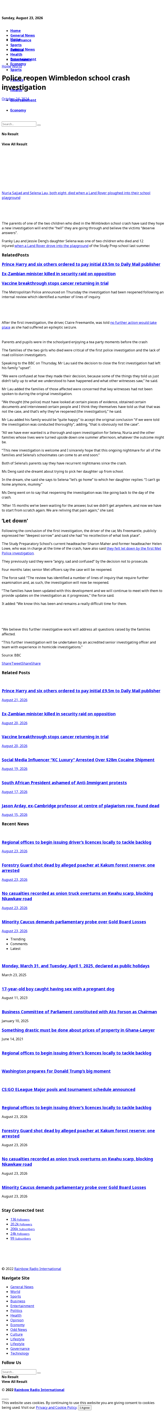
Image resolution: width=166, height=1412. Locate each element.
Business (17, 1301)
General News (22, 35)
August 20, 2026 (14, 723)
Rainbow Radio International (37, 1268)
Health (15, 1315)
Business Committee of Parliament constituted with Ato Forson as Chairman (79, 1011)
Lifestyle (17, 1339)
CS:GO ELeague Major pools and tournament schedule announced (68, 1089)
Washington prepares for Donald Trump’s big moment (56, 1071)
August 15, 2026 (14, 814)
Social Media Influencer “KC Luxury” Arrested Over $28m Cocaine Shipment (78, 759)
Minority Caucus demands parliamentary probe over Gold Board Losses (74, 921)
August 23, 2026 (14, 851)
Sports (16, 69)
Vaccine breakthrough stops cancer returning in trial (55, 283)
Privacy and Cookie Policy (56, 1407)
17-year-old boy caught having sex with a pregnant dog (58, 989)
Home (15, 30)
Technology (19, 1353)
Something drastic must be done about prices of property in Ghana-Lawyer (78, 1030)
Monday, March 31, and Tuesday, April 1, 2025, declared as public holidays (76, 965)
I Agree (85, 1408)
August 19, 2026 (14, 768)
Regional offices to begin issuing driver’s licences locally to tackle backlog (76, 842)
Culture (16, 1334)
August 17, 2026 (14, 791)
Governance (20, 40)
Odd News (18, 1329)
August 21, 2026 (14, 699)
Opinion (17, 1320)
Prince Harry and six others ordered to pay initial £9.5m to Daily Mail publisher (81, 264)
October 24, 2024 (15, 98)
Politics (16, 1310)
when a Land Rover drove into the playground (51, 245)
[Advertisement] (52, 8)
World (17, 66)
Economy (18, 110)
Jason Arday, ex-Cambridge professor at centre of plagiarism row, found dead (80, 805)
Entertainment (22, 1305)
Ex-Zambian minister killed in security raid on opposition (59, 273)
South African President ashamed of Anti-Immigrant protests (64, 782)
